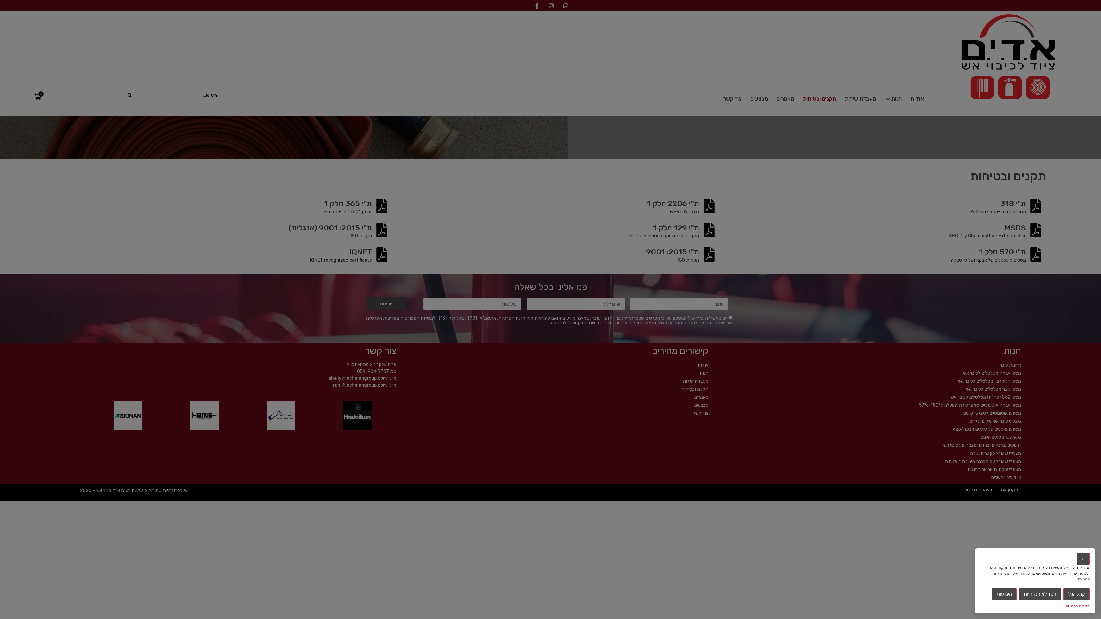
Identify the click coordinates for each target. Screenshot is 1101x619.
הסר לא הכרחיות (1040, 594)
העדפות (1004, 594)
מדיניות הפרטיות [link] (1078, 606)
